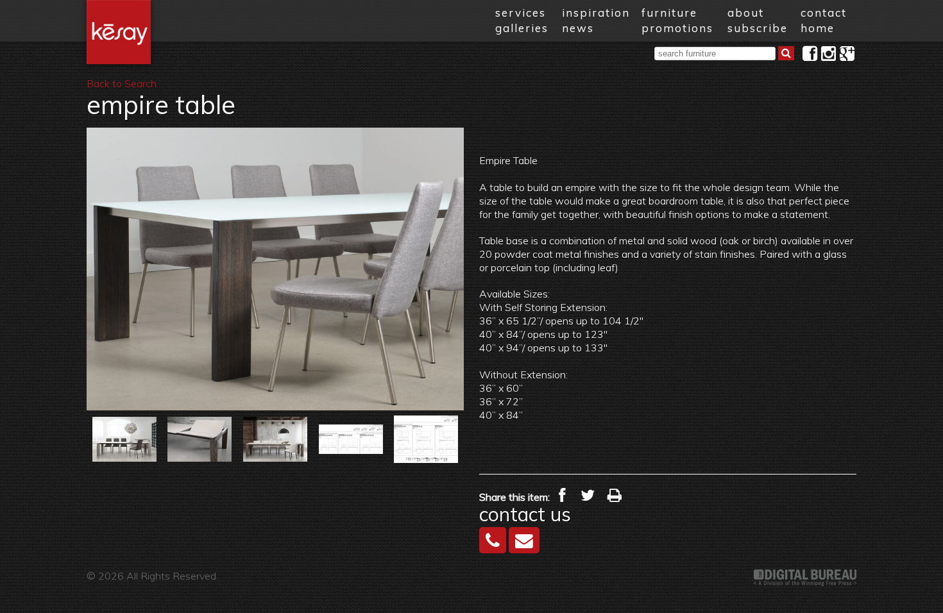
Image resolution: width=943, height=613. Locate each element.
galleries (521, 28)
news (578, 28)
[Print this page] (614, 495)
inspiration (596, 12)
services (520, 12)
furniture (669, 12)
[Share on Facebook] (562, 495)
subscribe (757, 28)
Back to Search (122, 83)
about (745, 12)
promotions (677, 28)
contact (824, 12)
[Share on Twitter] (588, 495)
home (818, 28)
